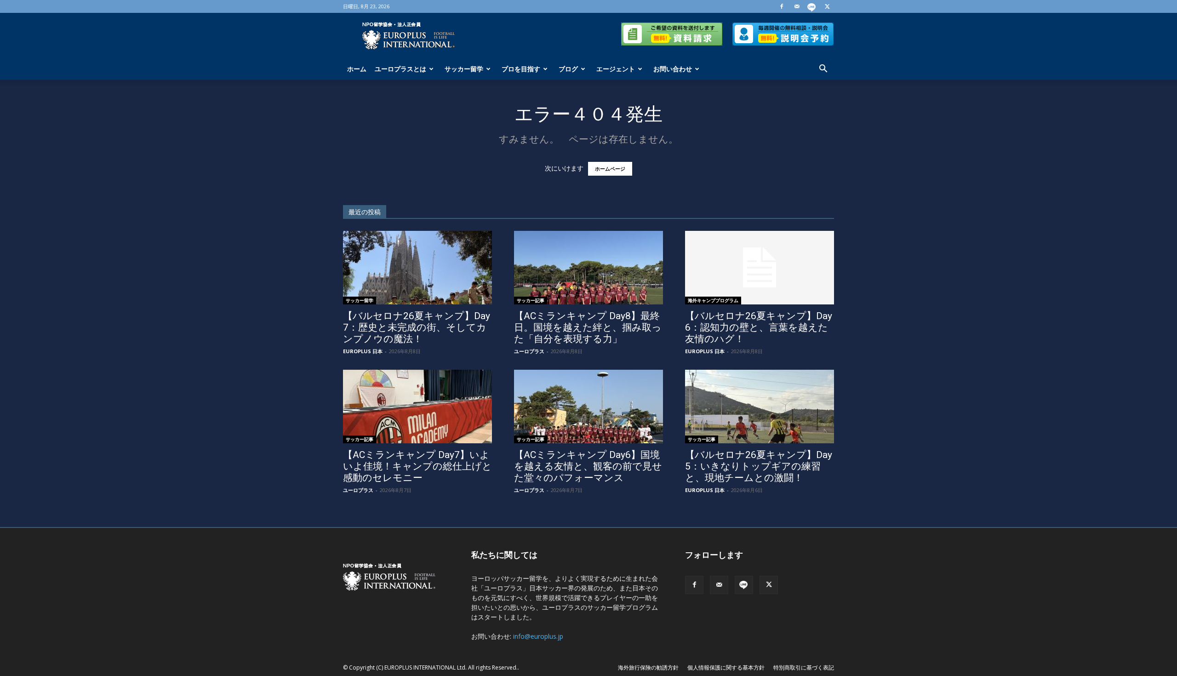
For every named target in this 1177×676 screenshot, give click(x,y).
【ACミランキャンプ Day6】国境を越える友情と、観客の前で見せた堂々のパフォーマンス (588, 466)
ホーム (356, 68)
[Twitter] (827, 6)
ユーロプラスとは (400, 68)
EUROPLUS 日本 (363, 351)
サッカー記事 (530, 300)
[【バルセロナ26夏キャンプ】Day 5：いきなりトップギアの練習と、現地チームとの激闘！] (759, 406)
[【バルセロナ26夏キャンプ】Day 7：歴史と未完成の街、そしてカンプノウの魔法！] (417, 267)
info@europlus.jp (538, 636)
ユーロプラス (529, 351)
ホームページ (610, 169)
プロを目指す (521, 68)
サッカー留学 (464, 68)
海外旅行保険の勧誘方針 (648, 667)
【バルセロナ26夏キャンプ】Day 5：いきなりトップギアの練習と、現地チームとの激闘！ (758, 466)
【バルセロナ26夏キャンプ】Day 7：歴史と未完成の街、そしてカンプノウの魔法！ (416, 327)
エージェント (615, 68)
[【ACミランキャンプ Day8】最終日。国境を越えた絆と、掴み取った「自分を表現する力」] (588, 267)
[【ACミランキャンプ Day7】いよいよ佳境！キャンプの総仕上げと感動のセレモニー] (417, 406)
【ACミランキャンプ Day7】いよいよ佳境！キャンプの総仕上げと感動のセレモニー (417, 466)
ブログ (568, 68)
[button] (823, 69)
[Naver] (812, 6)
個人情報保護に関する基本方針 (726, 667)
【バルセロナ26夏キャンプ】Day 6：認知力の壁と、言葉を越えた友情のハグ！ (758, 327)
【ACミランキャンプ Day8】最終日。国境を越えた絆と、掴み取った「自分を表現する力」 (588, 327)
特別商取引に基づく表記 (803, 667)
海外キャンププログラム (713, 300)
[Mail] (797, 6)
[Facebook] (781, 6)
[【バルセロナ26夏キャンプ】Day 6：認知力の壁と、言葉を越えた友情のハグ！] (759, 267)
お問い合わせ (672, 68)
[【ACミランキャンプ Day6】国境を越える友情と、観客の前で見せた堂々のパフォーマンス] (588, 406)
